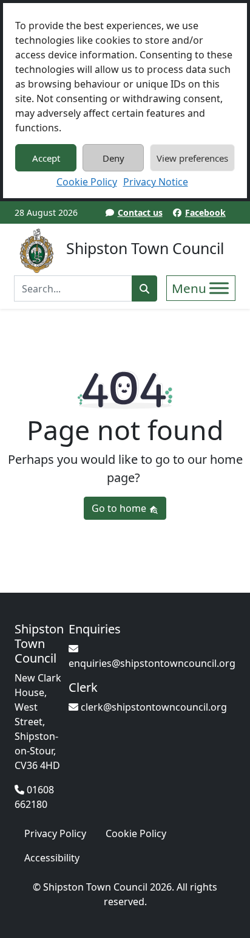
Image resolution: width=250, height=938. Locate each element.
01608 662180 (34, 797)
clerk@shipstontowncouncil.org (152, 707)
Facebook (205, 212)
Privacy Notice (155, 181)
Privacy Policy (55, 833)
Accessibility (51, 857)
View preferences (192, 158)
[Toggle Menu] (219, 288)
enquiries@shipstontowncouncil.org (152, 663)
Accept (46, 158)
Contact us (140, 212)
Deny (113, 158)
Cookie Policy (86, 181)
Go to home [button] (120, 508)
